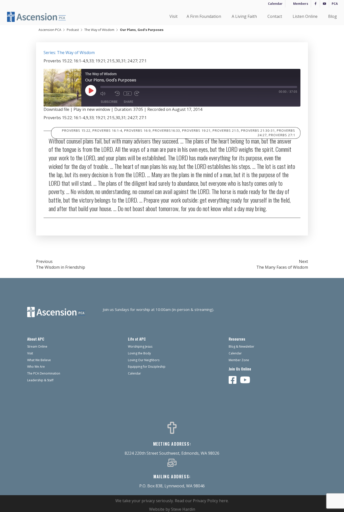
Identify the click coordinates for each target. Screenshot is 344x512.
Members (300, 4)
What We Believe (39, 360)
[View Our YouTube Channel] (245, 380)
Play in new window (92, 109)
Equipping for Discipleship (146, 366)
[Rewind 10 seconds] (118, 93)
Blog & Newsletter (241, 346)
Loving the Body (139, 353)
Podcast (73, 29)
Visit (173, 16)
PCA (335, 4)
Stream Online (37, 346)
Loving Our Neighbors (143, 360)
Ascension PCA (50, 29)
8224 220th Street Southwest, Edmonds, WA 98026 (172, 453)
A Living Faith (244, 16)
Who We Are (36, 366)
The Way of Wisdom (99, 29)
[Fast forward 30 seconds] (140, 93)
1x (127, 93)
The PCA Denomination (43, 373)
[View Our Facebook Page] (233, 380)
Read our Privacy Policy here (201, 500)
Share (128, 102)
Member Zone (239, 360)
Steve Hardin (183, 509)
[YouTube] (324, 4)
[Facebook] (315, 4)
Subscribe (109, 102)
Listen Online (305, 16)
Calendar (275, 4)
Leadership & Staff (40, 380)
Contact (274, 16)
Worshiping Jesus (140, 346)
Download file (56, 109)
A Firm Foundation (204, 16)
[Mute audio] (106, 93)
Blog (332, 16)
